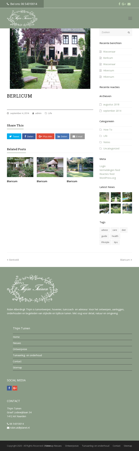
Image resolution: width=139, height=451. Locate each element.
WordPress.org (108, 177)
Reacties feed (107, 174)
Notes (106, 142)
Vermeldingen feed (110, 170)
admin (38, 113)
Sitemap (17, 367)
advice (104, 229)
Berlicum (108, 57)
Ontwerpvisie (20, 349)
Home (16, 337)
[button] (14, 136)
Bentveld (14, 259)
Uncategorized (111, 148)
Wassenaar (109, 51)
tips (116, 242)
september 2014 (112, 110)
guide (104, 236)
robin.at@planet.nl (20, 427)
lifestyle (105, 242)
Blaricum (12, 181)
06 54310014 (16, 423)
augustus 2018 (111, 104)
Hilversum (108, 70)
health (115, 236)
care (115, 229)
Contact (17, 361)
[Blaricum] (20, 167)
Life (50, 113)
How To (107, 129)
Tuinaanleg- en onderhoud (27, 355)
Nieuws (17, 343)
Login (103, 166)
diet (124, 229)
